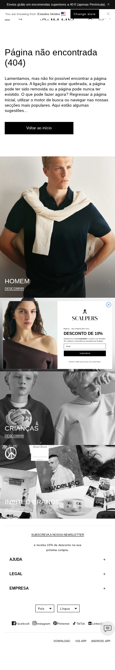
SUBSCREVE (85, 354)
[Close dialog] (108, 304)
